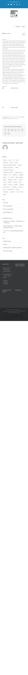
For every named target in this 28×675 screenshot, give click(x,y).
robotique (22, 184)
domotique (14, 174)
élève (22, 191)
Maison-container (19, 177)
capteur (16, 162)
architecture (5, 162)
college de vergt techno (8, 167)
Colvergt (5, 244)
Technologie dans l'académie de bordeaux (12, 247)
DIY (9, 174)
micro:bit (20, 179)
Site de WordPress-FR (7, 212)
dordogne (21, 174)
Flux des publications (8, 206)
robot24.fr (16, 184)
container (5, 174)
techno (17, 189)
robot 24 (10, 184)
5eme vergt (6, 117)
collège (16, 167)
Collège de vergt (6, 241)
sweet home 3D (10, 189)
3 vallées (5, 160)
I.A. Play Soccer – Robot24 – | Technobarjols (12, 221)
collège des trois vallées (8, 169)
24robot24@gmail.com (14, 2)
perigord (10, 182)
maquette (10, 179)
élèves (4, 194)
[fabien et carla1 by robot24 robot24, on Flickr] (14, 110)
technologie (5, 191)
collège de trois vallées (8, 172)
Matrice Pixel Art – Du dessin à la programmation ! (7, 269)
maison (12, 177)
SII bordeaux (14, 187)
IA (8, 177)
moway (4, 182)
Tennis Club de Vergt (7, 251)
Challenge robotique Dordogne (5, 282)
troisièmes (12, 191)
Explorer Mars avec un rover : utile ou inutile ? (7, 276)
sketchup (21, 187)
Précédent (18, 26)
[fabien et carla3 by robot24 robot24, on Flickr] (14, 94)
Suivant (23, 26)
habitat (4, 177)
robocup (15, 182)
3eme (10, 160)
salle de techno (6, 187)
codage (19, 165)
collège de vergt (18, 172)
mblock (15, 179)
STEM (4, 189)
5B (13, 160)
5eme (17, 160)
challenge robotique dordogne (9, 165)
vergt (17, 191)
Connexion (5, 202)
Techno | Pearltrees (7, 226)
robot (20, 182)
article (11, 162)
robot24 (4, 184)
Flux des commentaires (8, 209)
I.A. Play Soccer (6, 222)
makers (4, 179)
